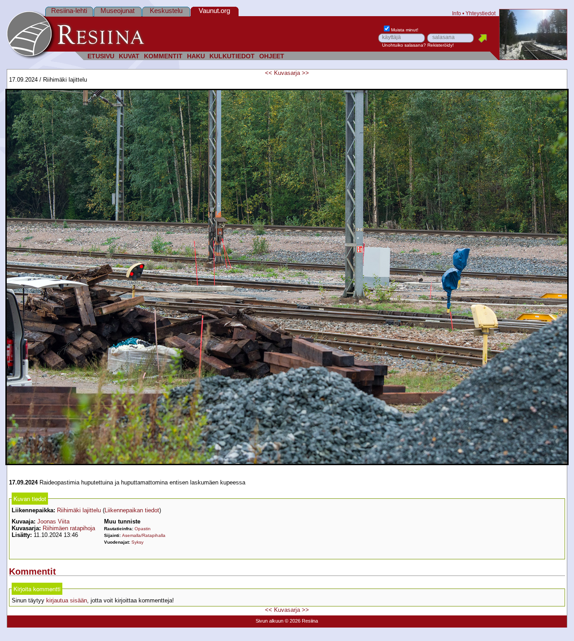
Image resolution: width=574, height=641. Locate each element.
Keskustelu (166, 10)
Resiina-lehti (69, 10)
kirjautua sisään (66, 600)
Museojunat (117, 10)
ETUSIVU (100, 56)
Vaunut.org (214, 10)
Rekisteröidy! (440, 45)
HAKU (196, 56)
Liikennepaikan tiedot (131, 510)
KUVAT (129, 56)
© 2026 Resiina (301, 621)
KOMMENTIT (163, 56)
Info (456, 13)
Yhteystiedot (480, 13)
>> (305, 73)
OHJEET (271, 56)
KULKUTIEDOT (232, 56)
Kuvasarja (287, 73)
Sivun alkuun (269, 621)
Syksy (137, 542)
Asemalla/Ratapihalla (143, 535)
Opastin (143, 528)
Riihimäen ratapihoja (69, 528)
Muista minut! (404, 29)
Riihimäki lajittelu (79, 510)
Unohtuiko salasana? (404, 45)
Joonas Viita (53, 521)
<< (268, 73)
